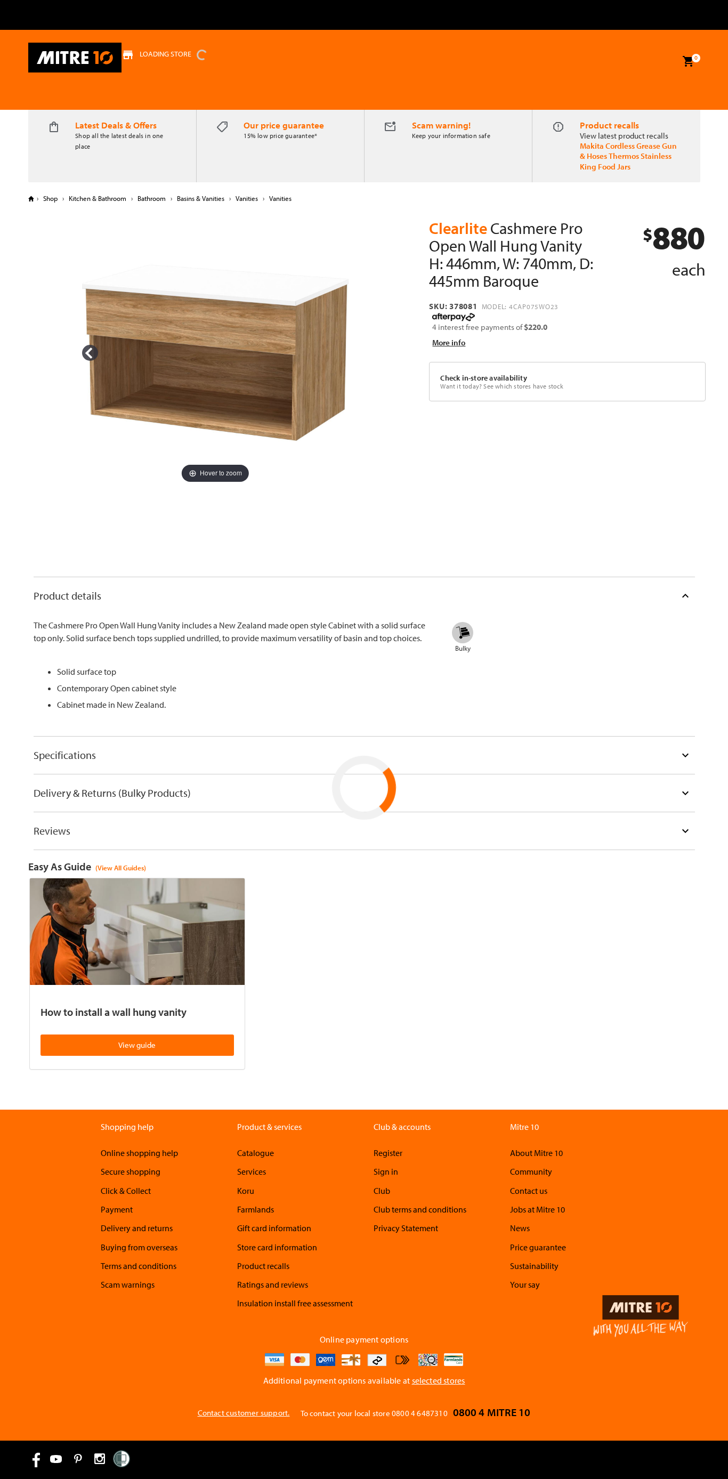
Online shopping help (139, 1152)
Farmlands (255, 1209)
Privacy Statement (406, 1228)
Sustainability (534, 1265)
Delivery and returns (137, 1228)
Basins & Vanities (200, 198)
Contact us (528, 1190)
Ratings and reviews (272, 1284)
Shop (50, 198)
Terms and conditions (138, 1265)
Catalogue (255, 1152)
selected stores (438, 1380)
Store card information (277, 1247)
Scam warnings (128, 1284)
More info (448, 342)
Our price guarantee (284, 125)
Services (251, 1171)
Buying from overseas (139, 1247)
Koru (245, 1190)
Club (382, 1190)
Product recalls (609, 125)
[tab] (364, 596)
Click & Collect (126, 1190)
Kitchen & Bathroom (97, 198)
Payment (117, 1209)
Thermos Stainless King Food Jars (626, 161)
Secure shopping (130, 1171)
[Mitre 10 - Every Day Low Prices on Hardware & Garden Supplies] (75, 57)
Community (531, 1171)
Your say (525, 1284)
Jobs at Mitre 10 (537, 1209)
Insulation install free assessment (295, 1303)
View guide (137, 1045)
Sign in (386, 1171)
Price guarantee (538, 1247)
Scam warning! (441, 125)
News (520, 1228)
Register (388, 1152)
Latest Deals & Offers (116, 125)
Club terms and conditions (420, 1209)
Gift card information (274, 1228)
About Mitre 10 (536, 1152)
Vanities (247, 198)
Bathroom (151, 198)
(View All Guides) (120, 867)
